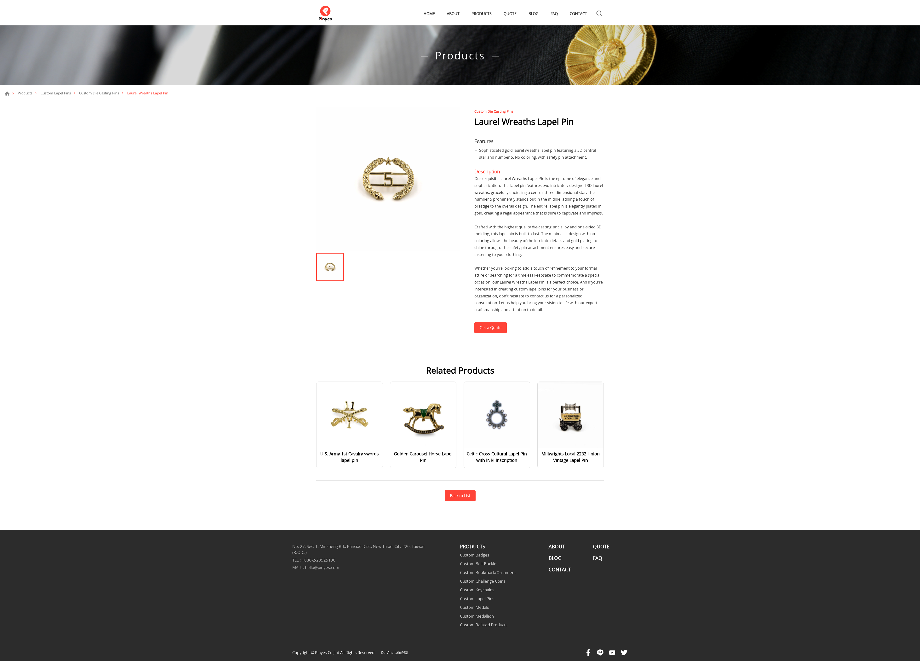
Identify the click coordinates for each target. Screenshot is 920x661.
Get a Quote (490, 327)
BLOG (534, 13)
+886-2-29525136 (318, 560)
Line (600, 652)
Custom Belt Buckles (479, 563)
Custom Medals (474, 607)
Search (599, 14)
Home (7, 93)
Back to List (460, 495)
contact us (539, 296)
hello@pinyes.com (322, 567)
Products (25, 93)
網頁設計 (402, 652)
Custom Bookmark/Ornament (488, 572)
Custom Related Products (483, 624)
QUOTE (510, 13)
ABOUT (453, 13)
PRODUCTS (482, 13)
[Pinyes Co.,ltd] (325, 14)
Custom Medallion (477, 616)
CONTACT (578, 13)
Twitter (624, 652)
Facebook (588, 652)
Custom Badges (474, 555)
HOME (429, 13)
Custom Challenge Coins (482, 581)
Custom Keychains (477, 589)
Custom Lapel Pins (55, 93)
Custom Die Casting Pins (99, 93)
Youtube (612, 652)
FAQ (554, 13)
